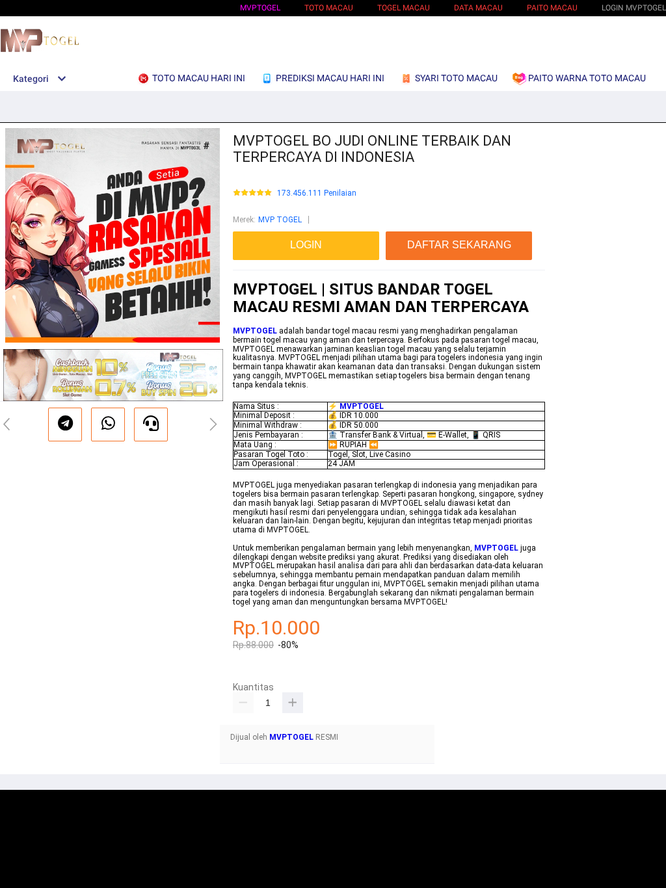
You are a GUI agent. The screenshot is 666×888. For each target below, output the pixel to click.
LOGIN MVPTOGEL (634, 7)
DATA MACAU (478, 7)
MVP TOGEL (280, 219)
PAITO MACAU (552, 7)
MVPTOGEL (260, 7)
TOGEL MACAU (403, 7)
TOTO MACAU (328, 7)
